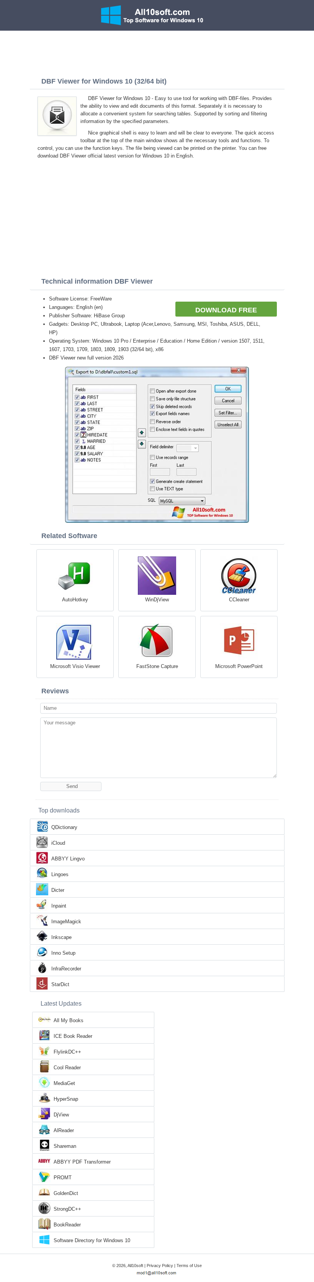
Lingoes (60, 874)
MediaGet (64, 1083)
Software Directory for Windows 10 (92, 1240)
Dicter (57, 890)
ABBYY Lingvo (68, 859)
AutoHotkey (75, 599)
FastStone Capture (157, 666)
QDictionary (64, 827)
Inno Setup (63, 953)
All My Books (68, 1020)
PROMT (63, 1177)
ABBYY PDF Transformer (82, 1162)
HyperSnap (66, 1099)
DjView (61, 1115)
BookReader (67, 1225)
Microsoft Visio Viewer (75, 666)
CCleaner (239, 599)
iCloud (58, 843)
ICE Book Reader (73, 1036)
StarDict (60, 984)
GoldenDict (66, 1193)
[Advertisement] (157, 51)
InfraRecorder (66, 969)
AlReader (64, 1130)
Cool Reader (67, 1067)
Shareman (65, 1146)
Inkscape (61, 937)
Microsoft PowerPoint (239, 666)
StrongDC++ (67, 1209)
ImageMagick (66, 921)
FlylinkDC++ (67, 1052)
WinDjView (157, 599)
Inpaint (58, 906)
